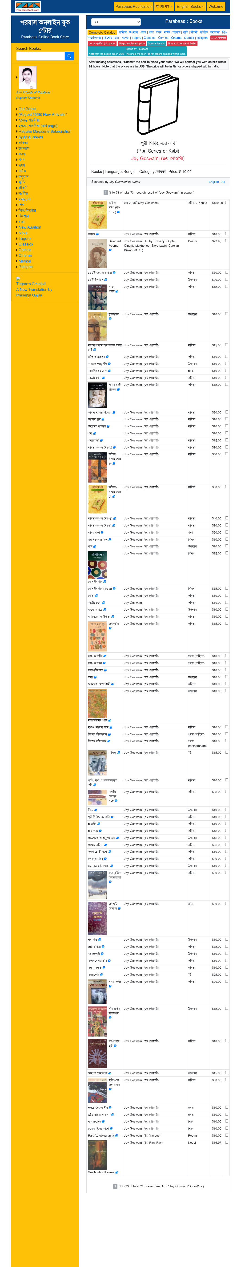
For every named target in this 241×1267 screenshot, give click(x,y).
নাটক (22, 170)
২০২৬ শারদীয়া (29, 120)
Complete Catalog (102, 32)
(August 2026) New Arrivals (41, 114)
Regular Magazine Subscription (45, 131)
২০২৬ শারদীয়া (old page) (38, 125)
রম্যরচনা (25, 199)
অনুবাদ (23, 176)
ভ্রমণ (22, 165)
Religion (26, 266)
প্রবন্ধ (22, 154)
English (214, 182)
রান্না (21, 221)
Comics (25, 249)
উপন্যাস (24, 148)
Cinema (25, 255)
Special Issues (31, 137)
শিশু (21, 204)
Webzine (216, 6)
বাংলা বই (162, 6)
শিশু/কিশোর (27, 210)
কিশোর (24, 216)
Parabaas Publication (134, 6)
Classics (26, 244)
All (223, 182)
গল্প (21, 159)
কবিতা (23, 142)
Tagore (25, 238)
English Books (189, 6)
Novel (23, 232)
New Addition (30, 227)
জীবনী (23, 187)
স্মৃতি (22, 182)
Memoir (25, 261)
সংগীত (23, 193)
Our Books (27, 108)
